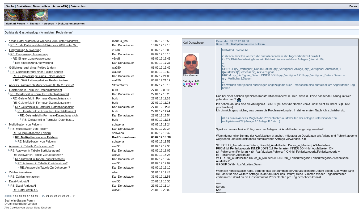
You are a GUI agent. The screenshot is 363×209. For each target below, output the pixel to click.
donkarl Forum (15, 23)
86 (24, 195)
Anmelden (47, 32)
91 (47, 195)
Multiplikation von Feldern (25, 124)
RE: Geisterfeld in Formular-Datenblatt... (48, 119)
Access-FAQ (60, 6)
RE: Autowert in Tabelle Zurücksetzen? (35, 150)
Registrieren (64, 32)
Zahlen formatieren (21, 172)
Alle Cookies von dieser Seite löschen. (28, 207)
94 (59, 195)
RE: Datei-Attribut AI (23, 185)
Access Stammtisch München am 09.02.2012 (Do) (41, 85)
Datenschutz (79, 6)
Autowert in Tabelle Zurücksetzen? (31, 146)
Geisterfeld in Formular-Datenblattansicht (35, 89)
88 (32, 195)
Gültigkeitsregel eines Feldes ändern (32, 67)
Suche (10, 6)
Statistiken (24, 6)
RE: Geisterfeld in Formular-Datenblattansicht (39, 94)
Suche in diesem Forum (20, 200)
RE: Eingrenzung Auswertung (29, 54)
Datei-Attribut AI (19, 181)
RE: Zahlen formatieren (25, 176)
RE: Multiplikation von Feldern (29, 128)
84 (16, 195)
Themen (35, 23)
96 (67, 195)
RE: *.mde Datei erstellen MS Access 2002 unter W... (44, 45)
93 (55, 195)
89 (36, 195)
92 (51, 195)
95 (63, 195)
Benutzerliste (41, 6)
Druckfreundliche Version (21, 203)
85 (20, 195)
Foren (353, 6)
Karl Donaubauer (194, 42)
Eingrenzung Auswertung (25, 50)
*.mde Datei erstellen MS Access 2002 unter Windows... (45, 41)
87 (28, 195)
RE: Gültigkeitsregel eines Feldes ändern (36, 71)
